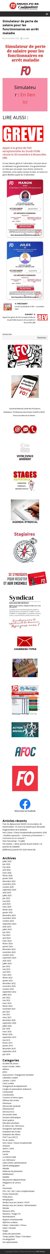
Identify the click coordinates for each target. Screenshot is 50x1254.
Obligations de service (12, 1182)
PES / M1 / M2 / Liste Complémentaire (18, 1191)
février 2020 (7, 1034)
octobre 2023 (8, 955)
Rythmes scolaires (10, 1222)
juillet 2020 (7, 1026)
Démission (7, 1103)
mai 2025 (6, 901)
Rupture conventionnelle (13, 1219)
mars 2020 (7, 1031)
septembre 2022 (9, 992)
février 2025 (7, 909)
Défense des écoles (11, 1100)
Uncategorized (9, 1239)
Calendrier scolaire (10, 1077)
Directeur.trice (8, 1112)
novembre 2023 (9, 952)
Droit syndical (8, 1120)
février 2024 (7, 943)
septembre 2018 (9, 1051)
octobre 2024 (8, 921)
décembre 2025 (9, 881)
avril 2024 (7, 938)
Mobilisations (8, 1174)
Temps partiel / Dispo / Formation (17, 1236)
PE (4, 1185)
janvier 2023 (8, 980)
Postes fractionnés (10, 1194)
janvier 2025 (8, 912)
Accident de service (10, 1063)
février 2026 (7, 875)
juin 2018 (6, 1054)
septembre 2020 (9, 1023)
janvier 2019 (8, 1045)
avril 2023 (7, 972)
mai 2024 (6, 935)
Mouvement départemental (14, 1180)
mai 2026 (6, 867)
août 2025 (7, 892)
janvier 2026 (8, 878)
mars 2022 (7, 1003)
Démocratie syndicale (12, 1106)
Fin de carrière (8, 1140)
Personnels (7, 1188)
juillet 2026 (7, 861)
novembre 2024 (9, 918)
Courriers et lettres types (13, 1097)
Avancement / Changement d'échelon (18, 1075)
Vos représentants (10, 1242)
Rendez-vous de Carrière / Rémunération (19, 1205)
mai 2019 (6, 1040)
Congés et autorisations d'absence (17, 1089)
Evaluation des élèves (11, 1134)
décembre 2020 (9, 1020)
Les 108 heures (9, 1160)
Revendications (9, 1216)
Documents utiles (10, 1114)
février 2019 (7, 1043)
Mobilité (6, 1177)
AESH (5, 1072)
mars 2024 (7, 941)
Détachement (8, 1109)
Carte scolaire (8, 1083)
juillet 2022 (7, 994)
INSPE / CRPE (8, 1148)
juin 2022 (6, 997)
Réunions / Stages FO (12, 1214)
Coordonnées (8, 1095)
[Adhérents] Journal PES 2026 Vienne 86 (19, 849)
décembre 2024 (9, 915)
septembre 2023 (9, 958)
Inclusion (6, 1146)
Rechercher (7, 334)
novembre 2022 (9, 986)
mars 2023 (7, 975)
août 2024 (7, 926)
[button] (46, 14)
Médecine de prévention (13, 1171)
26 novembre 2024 (12, 38)
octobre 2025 (8, 887)
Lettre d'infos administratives (15, 1163)
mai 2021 (6, 1014)
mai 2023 (6, 969)
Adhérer (6, 1069)
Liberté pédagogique (11, 1165)
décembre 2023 (9, 949)
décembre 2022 (9, 983)
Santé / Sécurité (9, 1228)
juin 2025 (6, 898)
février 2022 (7, 1006)
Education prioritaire (11, 1123)
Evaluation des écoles (12, 1131)
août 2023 (7, 960)
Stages (5, 1231)
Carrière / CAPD (9, 1080)
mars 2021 (7, 1017)
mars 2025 (7, 906)
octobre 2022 (8, 989)
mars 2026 (7, 873)
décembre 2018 (9, 1048)
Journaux (6, 1151)
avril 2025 (7, 904)
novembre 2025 (9, 884)
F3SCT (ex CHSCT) (10, 1137)
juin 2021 (6, 1011)
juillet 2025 (7, 895)
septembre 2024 (9, 924)
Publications (8, 1197)
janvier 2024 (8, 946)
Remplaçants (8, 1199)
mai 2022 (6, 1000)
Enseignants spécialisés (12, 1128)
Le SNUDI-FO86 (9, 1157)
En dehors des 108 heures (13, 1126)
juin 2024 (6, 932)
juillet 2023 (7, 963)
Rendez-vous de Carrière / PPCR (16, 1202)
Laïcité (5, 1154)
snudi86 (26, 38)
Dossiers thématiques (12, 1117)
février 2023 (7, 977)
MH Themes (40, 1251)
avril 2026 (7, 870)
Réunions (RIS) (9, 1211)
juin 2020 (6, 1028)
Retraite (6, 1208)
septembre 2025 (9, 890)
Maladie (6, 1168)
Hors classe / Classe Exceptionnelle (17, 1143)
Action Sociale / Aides (11, 1066)
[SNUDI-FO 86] (25, 10)
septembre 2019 (9, 1037)
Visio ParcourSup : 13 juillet (14, 841)
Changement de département (15, 1086)
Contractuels (8, 1092)
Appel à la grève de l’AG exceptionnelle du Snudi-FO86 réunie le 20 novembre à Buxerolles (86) (24, 152)
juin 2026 (6, 864)
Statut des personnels (12, 1233)
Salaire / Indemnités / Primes (14, 1225)
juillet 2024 (7, 929)
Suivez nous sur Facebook (25, 811)
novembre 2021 (9, 1009)
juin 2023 (6, 966)
